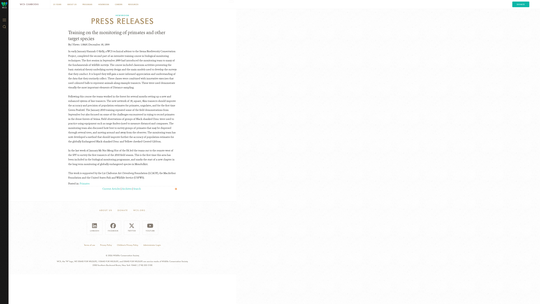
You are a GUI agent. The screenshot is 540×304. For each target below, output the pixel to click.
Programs (87, 4)
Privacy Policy (106, 245)
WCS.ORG (139, 210)
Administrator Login (152, 245)
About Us (71, 4)
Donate (521, 4)
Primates (85, 183)
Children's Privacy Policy (127, 245)
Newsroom (103, 4)
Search (137, 188)
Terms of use (89, 245)
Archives (127, 188)
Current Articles (111, 188)
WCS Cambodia (29, 4)
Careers (118, 4)
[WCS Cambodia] (4, 4)
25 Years (57, 4)
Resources (133, 4)
